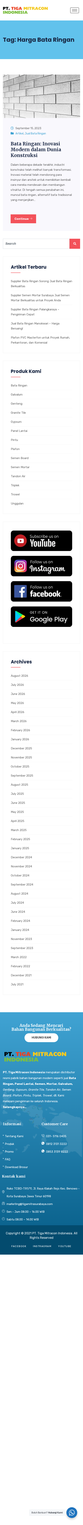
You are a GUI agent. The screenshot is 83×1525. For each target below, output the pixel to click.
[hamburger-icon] (74, 10)
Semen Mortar (20, 467)
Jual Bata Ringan (35, 133)
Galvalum (17, 394)
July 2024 (17, 902)
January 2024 (20, 930)
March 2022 (19, 957)
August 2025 (19, 784)
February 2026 (20, 730)
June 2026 (18, 694)
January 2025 (20, 848)
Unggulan (17, 503)
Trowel (15, 494)
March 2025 (19, 830)
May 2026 (17, 703)
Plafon (15, 449)
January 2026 (20, 739)
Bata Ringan (19, 385)
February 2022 (20, 966)
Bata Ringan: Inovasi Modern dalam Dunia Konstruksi (36, 149)
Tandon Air (18, 476)
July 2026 (17, 685)
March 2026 (19, 721)
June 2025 (18, 803)
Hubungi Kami (41, 1037)
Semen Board (20, 458)
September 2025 (22, 775)
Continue (21, 219)
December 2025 (21, 748)
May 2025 (17, 812)
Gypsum (16, 422)
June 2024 (18, 912)
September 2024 (22, 884)
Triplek (15, 485)
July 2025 (17, 794)
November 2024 (21, 866)
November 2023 (21, 939)
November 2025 (21, 757)
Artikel (19, 133)
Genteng (16, 403)
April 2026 (17, 712)
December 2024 (21, 857)
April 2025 (17, 821)
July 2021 (17, 984)
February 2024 (20, 921)
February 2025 (20, 839)
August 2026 (19, 676)
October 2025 (20, 766)
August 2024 (19, 893)
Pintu (14, 440)
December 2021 (21, 975)
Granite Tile (18, 412)
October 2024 (20, 875)
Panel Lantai (19, 431)
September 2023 (22, 948)
